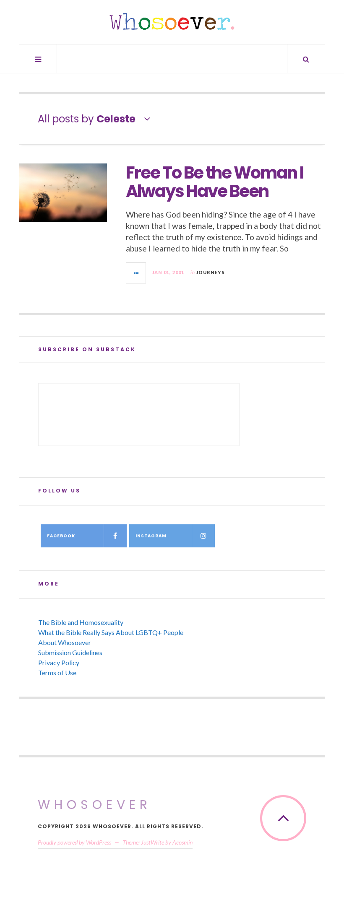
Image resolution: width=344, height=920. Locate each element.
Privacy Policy (58, 662)
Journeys (210, 272)
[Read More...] (136, 273)
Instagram (151, 536)
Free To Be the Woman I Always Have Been (214, 182)
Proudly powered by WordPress (74, 842)
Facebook (61, 536)
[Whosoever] (172, 21)
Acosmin (182, 842)
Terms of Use (57, 672)
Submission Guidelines (70, 652)
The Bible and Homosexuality (80, 622)
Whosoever (94, 805)
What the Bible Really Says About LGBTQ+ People (110, 632)
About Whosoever (64, 642)
